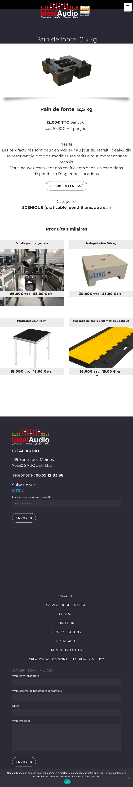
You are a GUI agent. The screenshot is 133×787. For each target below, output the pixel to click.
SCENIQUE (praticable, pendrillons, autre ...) (66, 207)
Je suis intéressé (66, 186)
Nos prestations (66, 632)
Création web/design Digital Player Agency (66, 659)
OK (67, 781)
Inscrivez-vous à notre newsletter (32, 497)
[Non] (128, 778)
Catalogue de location (66, 605)
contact (66, 614)
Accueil (66, 596)
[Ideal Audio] (66, 16)
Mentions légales (66, 650)
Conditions (66, 623)
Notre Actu (66, 641)
